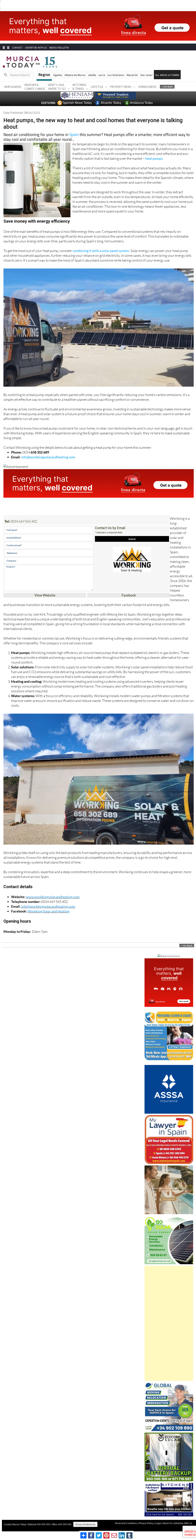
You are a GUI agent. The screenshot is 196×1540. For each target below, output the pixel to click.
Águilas (57, 75)
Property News (120, 87)
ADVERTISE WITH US (36, 47)
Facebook (129, 595)
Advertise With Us (183, 1523)
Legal (158, 1523)
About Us (167, 1523)
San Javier (146, 75)
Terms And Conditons (126, 1523)
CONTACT (17, 47)
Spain (74, 134)
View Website (44, 595)
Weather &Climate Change (34, 87)
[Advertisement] (169, 1323)
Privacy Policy (146, 1523)
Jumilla (92, 75)
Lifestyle (97, 87)
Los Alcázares (116, 75)
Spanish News (147, 87)
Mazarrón (132, 75)
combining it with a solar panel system (101, 251)
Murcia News (12, 87)
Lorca (102, 75)
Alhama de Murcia (75, 75)
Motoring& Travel (79, 87)
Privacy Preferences (85, 1524)
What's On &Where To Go (57, 87)
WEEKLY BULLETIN (59, 47)
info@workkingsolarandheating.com (48, 457)
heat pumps (154, 158)
